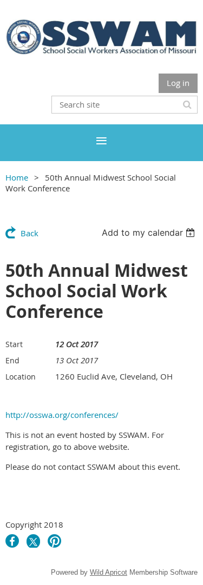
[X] (33, 541)
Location (20, 376)
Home (16, 177)
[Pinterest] (54, 541)
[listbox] (150, 232)
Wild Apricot (108, 572)
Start (14, 344)
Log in (178, 82)
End (12, 360)
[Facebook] (12, 541)
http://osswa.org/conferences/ (62, 414)
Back (29, 233)
